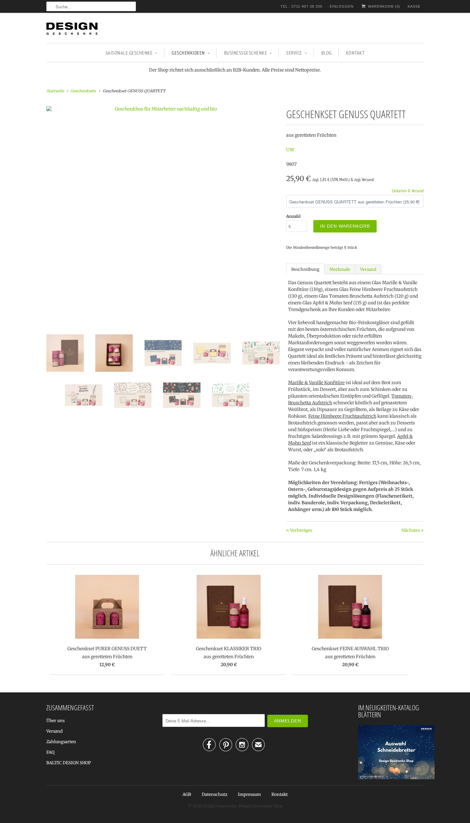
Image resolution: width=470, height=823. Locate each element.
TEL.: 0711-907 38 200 (301, 6)
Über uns (55, 720)
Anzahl (293, 216)
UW (290, 150)
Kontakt (355, 53)
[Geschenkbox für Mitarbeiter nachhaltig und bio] (163, 109)
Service (294, 53)
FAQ (50, 752)
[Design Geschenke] (72, 29)
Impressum (249, 794)
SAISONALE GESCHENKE (129, 53)
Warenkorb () (383, 6)
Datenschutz (214, 794)
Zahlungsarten (61, 741)
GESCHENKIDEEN (188, 53)
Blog (326, 53)
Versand (368, 269)
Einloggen (342, 6)
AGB (187, 794)
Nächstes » (413, 530)
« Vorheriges (299, 530)
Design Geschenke (220, 806)
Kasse (414, 6)
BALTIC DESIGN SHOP (68, 763)
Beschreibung (305, 269)
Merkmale (339, 269)
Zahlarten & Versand (408, 191)
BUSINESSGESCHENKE (245, 53)
